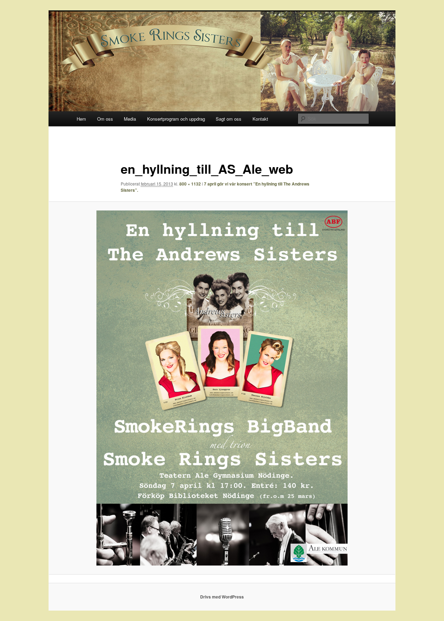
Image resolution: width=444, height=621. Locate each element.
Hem (81, 118)
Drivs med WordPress (222, 597)
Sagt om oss (228, 118)
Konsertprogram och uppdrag (176, 118)
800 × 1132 (190, 184)
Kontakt (260, 118)
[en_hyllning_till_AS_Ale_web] (222, 388)
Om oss (105, 118)
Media (130, 118)
